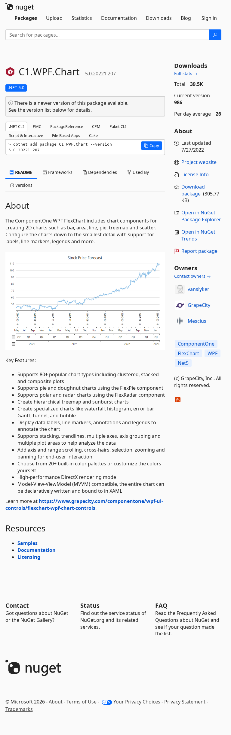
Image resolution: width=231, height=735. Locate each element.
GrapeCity (199, 305)
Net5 (183, 363)
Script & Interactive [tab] (26, 135)
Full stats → (186, 73)
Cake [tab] (93, 135)
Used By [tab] (140, 172)
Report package (199, 251)
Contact (17, 605)
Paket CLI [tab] (117, 126)
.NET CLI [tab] (16, 126)
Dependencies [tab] (102, 172)
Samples (27, 543)
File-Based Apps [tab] (66, 135)
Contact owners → (192, 276)
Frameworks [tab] (59, 172)
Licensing (28, 557)
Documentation (36, 550)
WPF (212, 353)
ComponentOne (196, 343)
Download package (193, 190)
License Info (195, 174)
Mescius (197, 321)
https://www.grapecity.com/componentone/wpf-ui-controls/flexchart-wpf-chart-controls (84, 504)
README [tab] (23, 172)
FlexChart (188, 353)
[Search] (215, 34)
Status (90, 605)
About (56, 701)
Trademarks (19, 709)
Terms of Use (81, 701)
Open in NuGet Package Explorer (201, 216)
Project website (199, 162)
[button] (151, 145)
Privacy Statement (184, 701)
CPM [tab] (96, 126)
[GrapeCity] (179, 305)
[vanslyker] (179, 289)
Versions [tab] (23, 185)
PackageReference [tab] (66, 126)
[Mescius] (179, 321)
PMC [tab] (37, 126)
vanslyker (198, 289)
